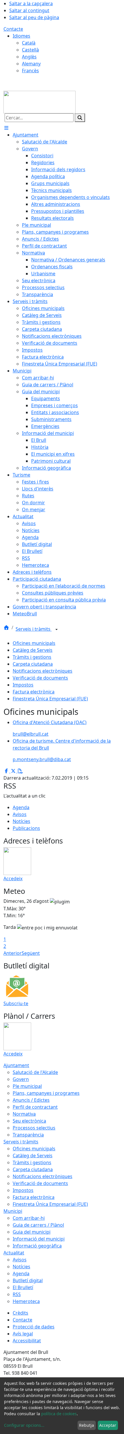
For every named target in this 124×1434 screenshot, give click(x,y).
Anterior (12, 953)
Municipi (12, 1211)
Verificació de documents (40, 678)
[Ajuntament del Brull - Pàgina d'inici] (39, 101)
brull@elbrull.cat (30, 734)
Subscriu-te (15, 1003)
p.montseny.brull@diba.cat (42, 759)
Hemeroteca (26, 1301)
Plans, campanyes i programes (46, 1093)
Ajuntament (16, 1065)
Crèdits (20, 1313)
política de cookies (59, 1413)
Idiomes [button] (21, 36)
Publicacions (26, 828)
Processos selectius (34, 1128)
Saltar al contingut (29, 10)
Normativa (24, 1114)
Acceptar (107, 1425)
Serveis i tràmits (34, 629)
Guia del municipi (31, 1232)
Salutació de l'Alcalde (35, 1072)
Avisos (20, 814)
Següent (31, 953)
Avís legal (23, 1333)
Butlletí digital (28, 1280)
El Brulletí (23, 1287)
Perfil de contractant (35, 1107)
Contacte (13, 29)
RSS (17, 1294)
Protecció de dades (34, 1327)
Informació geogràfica (37, 1246)
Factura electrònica (34, 692)
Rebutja (86, 1425)
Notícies (21, 821)
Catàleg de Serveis (32, 650)
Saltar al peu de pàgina (34, 17)
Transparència (28, 1135)
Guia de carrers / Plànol (38, 1225)
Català (28, 43)
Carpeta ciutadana (33, 664)
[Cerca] (80, 117)
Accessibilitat (27, 1340)
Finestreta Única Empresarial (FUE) (50, 698)
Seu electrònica (29, 1121)
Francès (30, 70)
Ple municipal (27, 1086)
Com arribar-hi (29, 1218)
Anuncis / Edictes (31, 1100)
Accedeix (12, 878)
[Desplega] (56, 629)
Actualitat (13, 1253)
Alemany (31, 63)
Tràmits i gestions (32, 657)
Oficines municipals (34, 643)
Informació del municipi (39, 1239)
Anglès (29, 56)
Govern (21, 1079)
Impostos (23, 685)
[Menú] (6, 128)
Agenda (21, 807)
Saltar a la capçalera (31, 3)
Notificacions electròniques (42, 671)
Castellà (30, 50)
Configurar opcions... (24, 1425)
